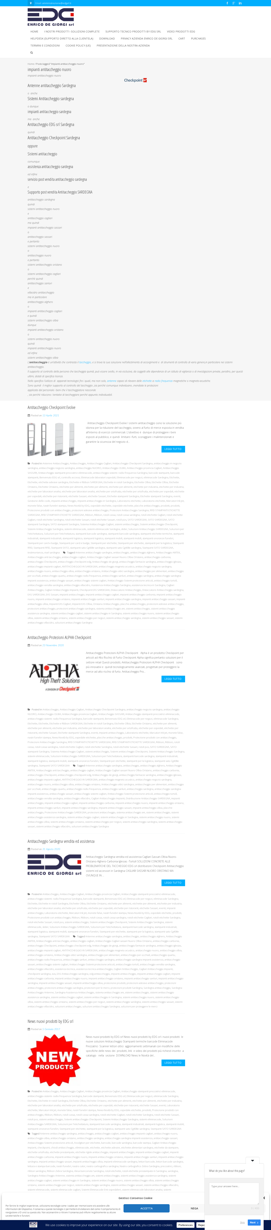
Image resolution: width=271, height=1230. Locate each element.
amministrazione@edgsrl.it (56, 3)
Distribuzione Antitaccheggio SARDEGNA (148, 798)
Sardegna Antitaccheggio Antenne (46, 1175)
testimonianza (35, 552)
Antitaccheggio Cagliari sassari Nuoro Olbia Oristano (115, 557)
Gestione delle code (39, 500)
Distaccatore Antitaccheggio (126, 590)
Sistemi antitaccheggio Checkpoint (158, 524)
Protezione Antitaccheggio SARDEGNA (65, 812)
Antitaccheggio (78, 463)
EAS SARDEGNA (36, 594)
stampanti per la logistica (158, 543)
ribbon (177, 1166)
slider (124, 529)
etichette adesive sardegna (53, 482)
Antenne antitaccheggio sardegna (93, 552)
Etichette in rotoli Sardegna (118, 482)
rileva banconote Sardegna (89, 1171)
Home (34, 31)
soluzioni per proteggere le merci (139, 1006)
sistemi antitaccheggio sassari (158, 618)
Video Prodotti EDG (181, 31)
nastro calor (78, 1166)
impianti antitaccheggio (63, 500)
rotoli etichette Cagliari (153, 514)
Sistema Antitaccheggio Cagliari (97, 524)
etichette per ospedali (161, 491)
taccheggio (85, 362)
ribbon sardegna (37, 1171)
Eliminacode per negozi (130, 477)
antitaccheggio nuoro (39, 571)
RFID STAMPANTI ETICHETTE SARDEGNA (62, 514)
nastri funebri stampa (54, 505)
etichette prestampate (62, 1152)
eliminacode (82, 1147)
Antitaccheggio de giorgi (105, 561)
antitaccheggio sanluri (114, 575)
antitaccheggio (121, 552)
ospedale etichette (101, 505)
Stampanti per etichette (104, 543)
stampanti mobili (113, 538)
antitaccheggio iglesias (169, 561)
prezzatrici (166, 1166)
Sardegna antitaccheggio (157, 987)
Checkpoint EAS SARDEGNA (94, 590)
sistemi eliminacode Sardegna (103, 529)
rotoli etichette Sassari (77, 519)
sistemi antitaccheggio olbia (139, 1180)
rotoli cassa (109, 514)
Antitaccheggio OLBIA (114, 468)
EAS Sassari (52, 594)
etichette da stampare (166, 1147)
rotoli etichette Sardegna (50, 519)
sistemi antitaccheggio (127, 524)
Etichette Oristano (48, 486)
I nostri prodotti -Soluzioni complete (72, 31)
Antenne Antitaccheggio (56, 463)
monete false (35, 505)
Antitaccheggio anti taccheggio (44, 557)
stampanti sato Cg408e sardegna (87, 547)
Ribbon (89, 514)
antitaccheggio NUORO (88, 468)
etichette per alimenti (71, 486)
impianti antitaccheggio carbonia (137, 594)
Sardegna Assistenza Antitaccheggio (74, 992)
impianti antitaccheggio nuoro (131, 803)
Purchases (198, 38)
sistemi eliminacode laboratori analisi (142, 1189)
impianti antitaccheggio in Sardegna (96, 500)
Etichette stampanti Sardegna (123, 496)
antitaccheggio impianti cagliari (44, 566)
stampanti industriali (50, 538)
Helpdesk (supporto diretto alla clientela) (61, 38)
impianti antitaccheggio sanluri (87, 599)
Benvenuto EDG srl (49, 477)
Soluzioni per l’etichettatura (59, 533)
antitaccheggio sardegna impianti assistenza (139, 959)
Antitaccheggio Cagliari (99, 463)
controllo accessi (70, 477)
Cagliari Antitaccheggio (126, 969)
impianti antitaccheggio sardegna (123, 599)
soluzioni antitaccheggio (68, 1006)
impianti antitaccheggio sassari (158, 599)
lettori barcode (146, 1161)
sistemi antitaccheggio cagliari (67, 613)
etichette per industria (145, 486)
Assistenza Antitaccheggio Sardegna (111, 585)
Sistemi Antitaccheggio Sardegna (45, 529)
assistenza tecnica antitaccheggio (94, 969)
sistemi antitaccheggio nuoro (138, 613)
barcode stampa (142, 1142)
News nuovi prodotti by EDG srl (50, 1021)
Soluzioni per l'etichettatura (106, 756)
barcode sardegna (122, 1142)
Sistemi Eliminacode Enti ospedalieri (101, 1189)
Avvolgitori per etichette (87, 1142)
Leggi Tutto (172, 449)
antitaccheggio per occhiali (135, 955)
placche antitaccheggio (147, 505)
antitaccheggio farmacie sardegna (137, 561)
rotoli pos (121, 519)
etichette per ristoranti (55, 496)
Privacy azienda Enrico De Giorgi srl (147, 38)
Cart (181, 38)
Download (107, 38)
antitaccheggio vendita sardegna (45, 585)
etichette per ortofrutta (108, 491)
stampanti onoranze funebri (158, 538)
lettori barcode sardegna (169, 1161)
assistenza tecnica (65, 969)
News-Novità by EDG (78, 505)
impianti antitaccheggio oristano (53, 599)
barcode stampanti (159, 472)
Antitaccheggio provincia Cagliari (144, 468)
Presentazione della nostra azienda (123, 45)
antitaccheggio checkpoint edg (74, 561)
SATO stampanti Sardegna (65, 524)
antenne (111, 381)
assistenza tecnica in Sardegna (148, 585)
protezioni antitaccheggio (41, 608)
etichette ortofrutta (38, 1152)
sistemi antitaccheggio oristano (51, 618)
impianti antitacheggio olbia (147, 807)
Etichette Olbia (142, 482)
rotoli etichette (113, 1171)
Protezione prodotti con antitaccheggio (49, 510)
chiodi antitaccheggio (62, 1147)
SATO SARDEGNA (137, 519)
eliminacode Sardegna (156, 477)
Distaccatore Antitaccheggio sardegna (162, 590)
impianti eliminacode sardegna (120, 1161)
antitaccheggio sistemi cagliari (90, 580)
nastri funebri (63, 1166)
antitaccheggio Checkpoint (42, 561)
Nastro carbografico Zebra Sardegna (139, 1166)
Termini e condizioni (45, 45)
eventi (176, 496)
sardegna (173, 1171)
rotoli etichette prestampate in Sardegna (144, 1171)
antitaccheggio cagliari (74, 557)
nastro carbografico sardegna (102, 1166)
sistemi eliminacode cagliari (65, 1189)
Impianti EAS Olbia (82, 604)
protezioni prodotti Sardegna (127, 987)
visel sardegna (52, 552)
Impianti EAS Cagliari (60, 604)
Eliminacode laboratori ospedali (98, 477)
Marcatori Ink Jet (175, 500)
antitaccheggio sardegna (140, 575)
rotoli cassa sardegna (128, 514)
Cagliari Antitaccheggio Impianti (61, 590)
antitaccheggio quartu (53, 575)
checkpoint (43, 1147)
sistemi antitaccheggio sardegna (123, 618)
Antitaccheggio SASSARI (111, 714)
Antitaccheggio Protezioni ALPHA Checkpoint (59, 637)
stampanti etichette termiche (156, 533)
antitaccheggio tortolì (165, 580)
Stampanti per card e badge (43, 543)
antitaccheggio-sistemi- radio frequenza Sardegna (120, 472)
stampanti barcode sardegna (91, 533)
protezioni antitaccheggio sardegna (76, 608)
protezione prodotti (115, 983)
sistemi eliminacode (75, 529)
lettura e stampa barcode (41, 1166)
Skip (242, 1222)
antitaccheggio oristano (87, 571)
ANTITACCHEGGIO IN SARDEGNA (80, 566)
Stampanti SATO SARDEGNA (157, 547)
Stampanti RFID (42, 547)
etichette (147, 381)
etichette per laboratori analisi (44, 491)
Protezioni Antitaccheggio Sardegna (129, 510)
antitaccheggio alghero (142, 552)
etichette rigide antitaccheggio (91, 1152)
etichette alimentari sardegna (137, 1147)
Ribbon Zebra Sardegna (60, 1171)
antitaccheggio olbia (63, 571)
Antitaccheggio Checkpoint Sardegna (132, 463)
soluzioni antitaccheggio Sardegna (73, 622)
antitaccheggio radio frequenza (84, 575)
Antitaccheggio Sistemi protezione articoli (130, 580)
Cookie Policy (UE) (78, 45)
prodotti (165, 505)
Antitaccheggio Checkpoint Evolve (51, 407)
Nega (194, 1208)
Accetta (146, 1208)
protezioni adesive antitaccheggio (90, 510)
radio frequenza (164, 381)
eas (54, 973)
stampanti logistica (72, 538)
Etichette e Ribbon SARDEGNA (86, 482)
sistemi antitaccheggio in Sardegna (103, 613)
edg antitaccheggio (99, 973)
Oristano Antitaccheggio (106, 604)
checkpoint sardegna (39, 973)
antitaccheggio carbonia (157, 557)
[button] (263, 1198)
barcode (106, 1142)
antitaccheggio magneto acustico (116, 566)
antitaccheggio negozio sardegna (57, 468)
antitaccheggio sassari (61, 580)
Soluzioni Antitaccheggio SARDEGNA (148, 529)
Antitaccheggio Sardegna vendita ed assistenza (61, 841)
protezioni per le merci (97, 987)
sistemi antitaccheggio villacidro (53, 826)
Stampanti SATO (60, 547)
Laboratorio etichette (129, 500)
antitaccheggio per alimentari (151, 571)
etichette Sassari (77, 496)
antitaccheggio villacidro (77, 585)
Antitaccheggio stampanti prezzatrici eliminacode (65, 472)
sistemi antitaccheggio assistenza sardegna (144, 1175)
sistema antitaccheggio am (110, 608)
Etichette (174, 477)
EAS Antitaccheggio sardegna (72, 973)
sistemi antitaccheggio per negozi (87, 618)
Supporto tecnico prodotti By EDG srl (133, 31)
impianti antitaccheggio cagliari (102, 594)
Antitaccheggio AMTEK (168, 552)
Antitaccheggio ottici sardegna (117, 571)
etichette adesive (110, 1147)
